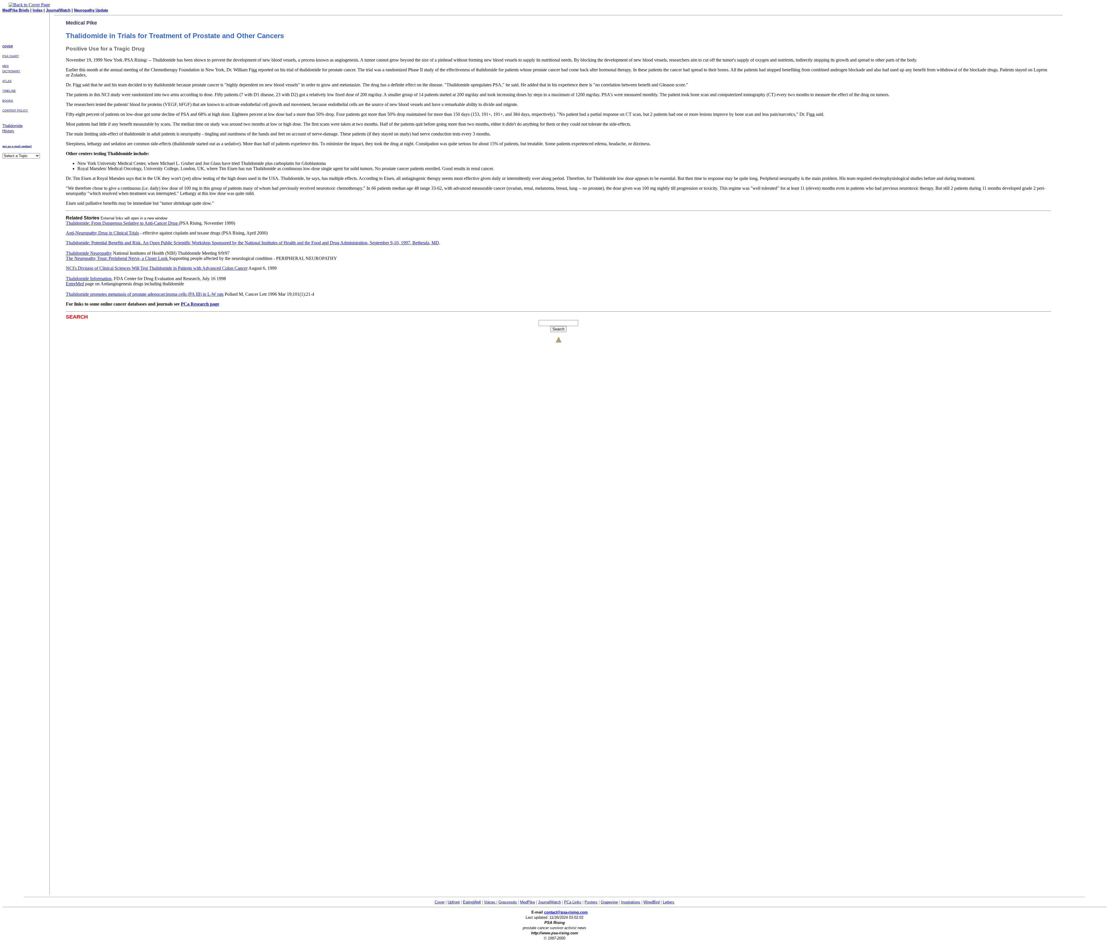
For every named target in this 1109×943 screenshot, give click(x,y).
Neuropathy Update (91, 10)
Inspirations (630, 902)
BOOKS (7, 100)
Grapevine (609, 902)
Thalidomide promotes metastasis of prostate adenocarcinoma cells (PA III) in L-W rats (145, 294)
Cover (439, 902)
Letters (668, 902)
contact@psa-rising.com (566, 912)
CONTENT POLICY (15, 110)
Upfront (454, 902)
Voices (490, 902)
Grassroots (507, 902)
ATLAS (7, 81)
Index (37, 10)
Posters (591, 902)
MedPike (527, 902)
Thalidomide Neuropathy (89, 253)
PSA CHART (10, 56)
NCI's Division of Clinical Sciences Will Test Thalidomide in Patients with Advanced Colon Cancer (157, 268)
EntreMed (75, 283)
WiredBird (651, 902)
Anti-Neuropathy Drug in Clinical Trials (102, 232)
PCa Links (572, 902)
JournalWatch (58, 10)
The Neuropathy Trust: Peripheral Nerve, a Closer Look (117, 258)
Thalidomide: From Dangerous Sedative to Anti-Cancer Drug (122, 223)
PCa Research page (200, 304)
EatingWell (472, 902)
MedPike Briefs (15, 10)
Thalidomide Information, (89, 278)
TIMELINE (9, 90)
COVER (7, 46)
